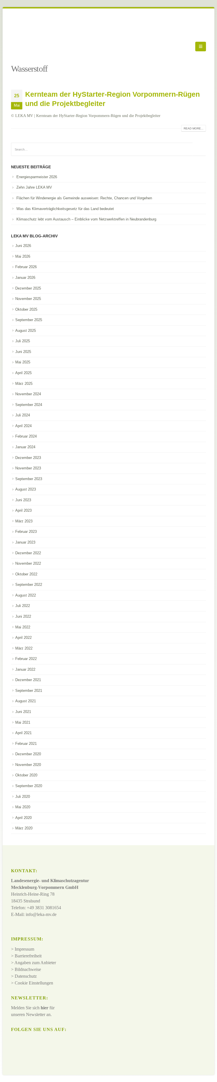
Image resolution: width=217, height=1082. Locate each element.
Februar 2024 (26, 436)
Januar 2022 (25, 669)
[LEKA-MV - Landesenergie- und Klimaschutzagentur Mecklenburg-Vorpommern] (26, 46)
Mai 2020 (22, 807)
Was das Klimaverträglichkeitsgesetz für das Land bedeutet (65, 209)
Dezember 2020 (28, 754)
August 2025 (25, 330)
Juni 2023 (23, 500)
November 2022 (28, 563)
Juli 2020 (22, 796)
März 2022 (23, 648)
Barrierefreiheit (28, 955)
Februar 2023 (26, 531)
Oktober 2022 (26, 574)
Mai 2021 (22, 722)
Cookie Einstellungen (34, 983)
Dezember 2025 (28, 288)
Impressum (24, 949)
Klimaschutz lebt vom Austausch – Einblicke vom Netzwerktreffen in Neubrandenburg (86, 219)
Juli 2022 (22, 606)
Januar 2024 (25, 447)
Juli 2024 (22, 415)
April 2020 (23, 818)
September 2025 (28, 320)
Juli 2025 (22, 341)
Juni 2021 (23, 712)
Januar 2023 (25, 542)
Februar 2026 (26, 267)
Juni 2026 (23, 246)
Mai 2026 (22, 256)
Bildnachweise (28, 969)
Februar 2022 (26, 659)
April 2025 (23, 373)
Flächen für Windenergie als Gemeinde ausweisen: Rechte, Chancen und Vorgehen (84, 198)
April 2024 (23, 426)
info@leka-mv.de (41, 914)
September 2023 (28, 479)
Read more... (193, 128)
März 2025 (23, 383)
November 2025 (28, 299)
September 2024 (28, 405)
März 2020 (23, 828)
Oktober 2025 (26, 309)
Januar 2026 (25, 277)
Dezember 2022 (28, 553)
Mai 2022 (22, 627)
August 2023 (25, 489)
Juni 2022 (23, 616)
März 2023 (23, 521)
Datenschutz (26, 976)
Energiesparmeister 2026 (36, 177)
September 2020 (28, 786)
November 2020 (28, 765)
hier (44, 1007)
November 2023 (28, 468)
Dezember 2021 (28, 680)
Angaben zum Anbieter (35, 962)
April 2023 (23, 510)
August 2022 (25, 595)
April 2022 (23, 637)
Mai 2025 (22, 362)
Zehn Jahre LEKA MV (34, 187)
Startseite (19, 60)
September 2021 (28, 690)
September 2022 (28, 584)
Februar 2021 (26, 743)
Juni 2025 (23, 352)
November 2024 (28, 394)
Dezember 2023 (28, 458)
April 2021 (23, 733)
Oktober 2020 (26, 775)
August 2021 (25, 701)
